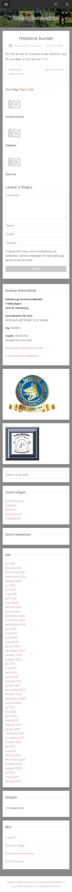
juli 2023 (10, 663)
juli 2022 (10, 707)
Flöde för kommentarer (19, 853)
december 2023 (15, 650)
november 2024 (15, 620)
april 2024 (11, 637)
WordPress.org (14, 861)
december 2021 (14, 733)
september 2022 (15, 698)
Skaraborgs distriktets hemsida (24, 348)
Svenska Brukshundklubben (22, 355)
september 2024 (15, 624)
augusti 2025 (13, 581)
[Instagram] (56, 4)
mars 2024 (11, 642)
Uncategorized (14, 807)
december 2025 (15, 572)
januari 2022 (12, 729)
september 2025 (15, 576)
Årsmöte (10, 174)
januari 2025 (12, 611)
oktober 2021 (13, 742)
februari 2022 (13, 724)
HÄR (45, 59)
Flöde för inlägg (14, 845)
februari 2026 (13, 568)
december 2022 (15, 689)
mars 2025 (11, 602)
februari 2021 (13, 755)
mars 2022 (11, 720)
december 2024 (15, 615)
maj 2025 (10, 594)
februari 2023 (13, 681)
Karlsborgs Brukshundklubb (36, 18)
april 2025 (11, 598)
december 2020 (15, 759)
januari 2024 (12, 646)
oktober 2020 (13, 764)
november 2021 (14, 737)
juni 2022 (10, 711)
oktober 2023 (13, 655)
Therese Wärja (28, 45)
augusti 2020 (13, 768)
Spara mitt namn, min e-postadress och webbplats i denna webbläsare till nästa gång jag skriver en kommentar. (34, 256)
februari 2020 (13, 781)
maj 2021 (10, 750)
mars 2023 (11, 676)
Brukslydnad (12, 518)
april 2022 (11, 716)
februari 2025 (13, 607)
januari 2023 (12, 685)
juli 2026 (10, 563)
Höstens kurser (14, 116)
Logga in (10, 837)
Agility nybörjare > (54, 69)
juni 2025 (10, 589)
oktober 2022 (13, 694)
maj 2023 (11, 668)
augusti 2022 (13, 703)
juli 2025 (10, 585)
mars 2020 (12, 777)
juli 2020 (10, 772)
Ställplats (10, 145)
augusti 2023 (13, 659)
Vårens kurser (13, 514)
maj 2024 (11, 633)
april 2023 (11, 672)
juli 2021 (10, 746)
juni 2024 (10, 628)
